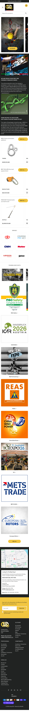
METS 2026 (14, 504)
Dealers (3, 667)
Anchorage (17, 628)
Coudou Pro (18, 635)
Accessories (18, 625)
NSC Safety (14, 313)
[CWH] (7, 246)
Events (2, 671)
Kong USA (12, 706)
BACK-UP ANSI (5, 189)
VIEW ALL (22, 139)
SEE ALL (14, 541)
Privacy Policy (4, 678)
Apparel (17, 630)
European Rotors (14, 536)
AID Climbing (18, 627)
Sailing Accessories (19, 647)
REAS (14, 408)
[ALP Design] (7, 237)
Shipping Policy (4, 683)
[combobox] (14, 13)
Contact (3, 664)
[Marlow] (21, 246)
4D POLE (4, 219)
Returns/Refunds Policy (6, 679)
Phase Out (3, 676)
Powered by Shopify (19, 706)
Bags (16, 632)
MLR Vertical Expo (14, 376)
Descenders (3, 654)
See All (16, 637)
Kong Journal (4, 674)
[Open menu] (2, 7)
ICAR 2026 (14, 345)
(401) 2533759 (7, 635)
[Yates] (21, 256)
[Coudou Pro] (21, 237)
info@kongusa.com (7, 637)
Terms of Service (5, 684)
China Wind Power (14, 440)
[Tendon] (7, 256)
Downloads (3, 669)
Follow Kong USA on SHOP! (14, 1)
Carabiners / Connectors (20, 633)
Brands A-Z (3, 662)
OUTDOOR (12, 48)
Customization (4, 666)
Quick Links (17, 645)
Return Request (4, 681)
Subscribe (21, 608)
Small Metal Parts (19, 649)
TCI (14, 472)
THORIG (4, 158)
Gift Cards (3, 673)
